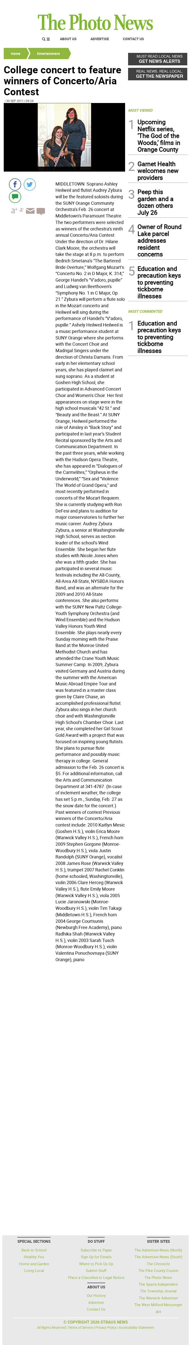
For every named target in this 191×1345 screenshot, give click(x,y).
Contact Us (133, 38)
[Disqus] (64, 1032)
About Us (68, 38)
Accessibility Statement (136, 1327)
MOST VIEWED (140, 110)
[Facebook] (15, 184)
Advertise (100, 38)
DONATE (175, 6)
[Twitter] (30, 184)
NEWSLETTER (147, 6)
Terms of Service (80, 1327)
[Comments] (15, 197)
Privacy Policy (105, 1327)
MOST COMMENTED (145, 311)
